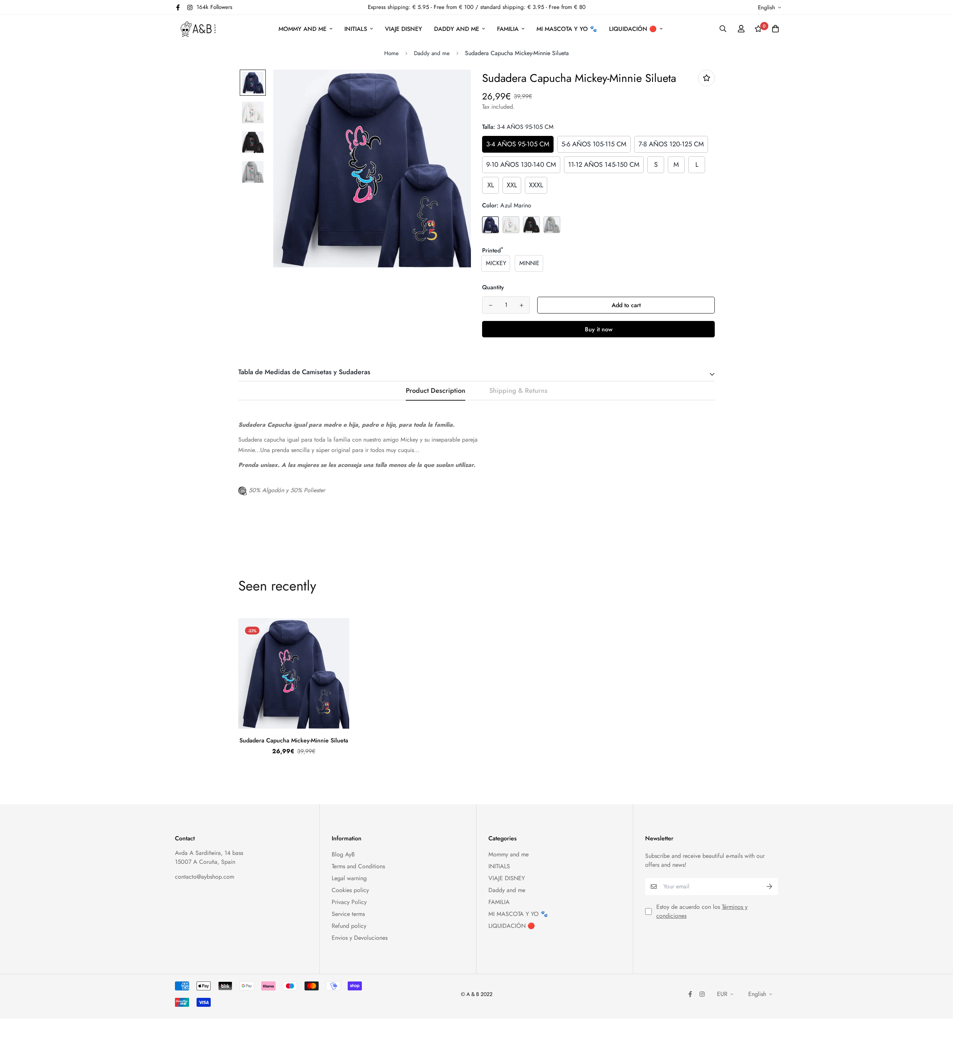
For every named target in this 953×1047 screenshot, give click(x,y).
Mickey (496, 263)
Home (391, 53)
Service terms (348, 914)
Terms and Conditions (358, 866)
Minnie (529, 263)
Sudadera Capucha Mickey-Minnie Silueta (293, 740)
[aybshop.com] (198, 29)
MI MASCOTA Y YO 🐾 (566, 29)
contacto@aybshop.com (204, 876)
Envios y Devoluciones (360, 937)
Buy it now (598, 329)
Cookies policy (350, 890)
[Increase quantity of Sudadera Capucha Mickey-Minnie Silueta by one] (521, 305)
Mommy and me (302, 29)
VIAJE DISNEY (403, 29)
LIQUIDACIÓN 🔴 (633, 29)
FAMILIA (508, 29)
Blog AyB (343, 854)
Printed (492, 250)
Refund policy (349, 926)
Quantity (493, 287)
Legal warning (349, 878)
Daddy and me (456, 29)
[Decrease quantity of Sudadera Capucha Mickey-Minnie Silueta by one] (490, 305)
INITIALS (355, 29)
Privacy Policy (349, 902)
